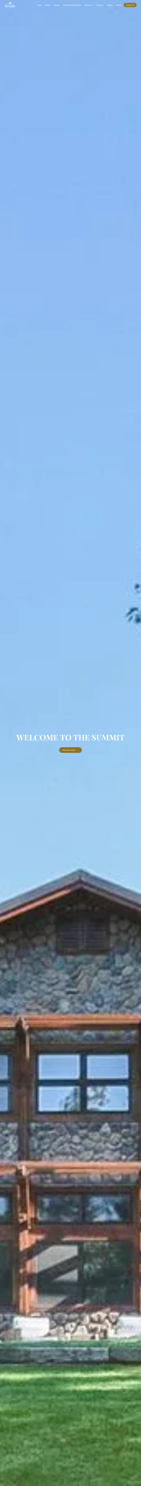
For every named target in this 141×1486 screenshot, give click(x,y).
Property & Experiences (72, 5)
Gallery (109, 5)
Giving (118, 5)
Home (39, 5)
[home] (9, 5)
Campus (57, 5)
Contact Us (130, 5)
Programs (99, 5)
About (47, 5)
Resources (88, 5)
